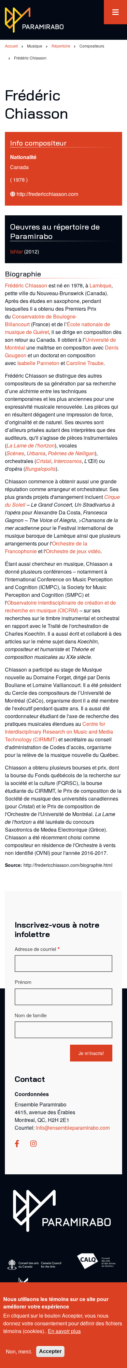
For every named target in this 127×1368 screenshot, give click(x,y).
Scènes (15, 453)
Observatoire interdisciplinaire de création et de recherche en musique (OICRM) (60, 606)
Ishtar (16, 251)
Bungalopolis (40, 468)
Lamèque (100, 285)
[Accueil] (34, 19)
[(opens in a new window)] (17, 1144)
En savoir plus (64, 1331)
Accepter (50, 1351)
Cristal (43, 461)
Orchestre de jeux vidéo (73, 551)
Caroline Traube (85, 363)
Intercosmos (68, 461)
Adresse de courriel (35, 948)
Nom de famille (31, 1015)
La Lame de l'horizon (31, 445)
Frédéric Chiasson (26, 285)
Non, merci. (19, 1351)
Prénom (23, 981)
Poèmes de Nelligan (71, 453)
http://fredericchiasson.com (47, 194)
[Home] (62, 1210)
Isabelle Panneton (38, 363)
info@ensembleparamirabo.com (73, 1127)
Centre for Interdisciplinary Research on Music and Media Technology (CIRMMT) (59, 731)
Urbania (36, 453)
